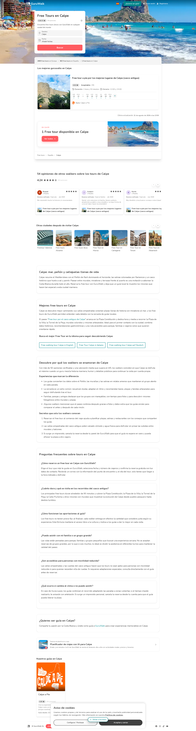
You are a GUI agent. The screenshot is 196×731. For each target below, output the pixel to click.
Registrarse (164, 4)
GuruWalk (100, 625)
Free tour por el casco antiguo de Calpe (66, 319)
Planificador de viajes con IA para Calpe (71, 644)
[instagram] (160, 726)
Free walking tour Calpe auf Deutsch (126, 345)
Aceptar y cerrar (121, 722)
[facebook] (156, 726)
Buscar (60, 47)
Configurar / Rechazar (75, 722)
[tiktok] (163, 726)
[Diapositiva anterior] (153, 185)
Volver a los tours (99, 719)
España (50, 155)
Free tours (41, 155)
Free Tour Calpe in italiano (91, 345)
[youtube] (167, 726)
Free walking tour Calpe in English (57, 345)
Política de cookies (114, 715)
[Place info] (81, 20)
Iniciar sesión (150, 4)
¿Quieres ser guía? (132, 4)
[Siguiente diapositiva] (158, 185)
